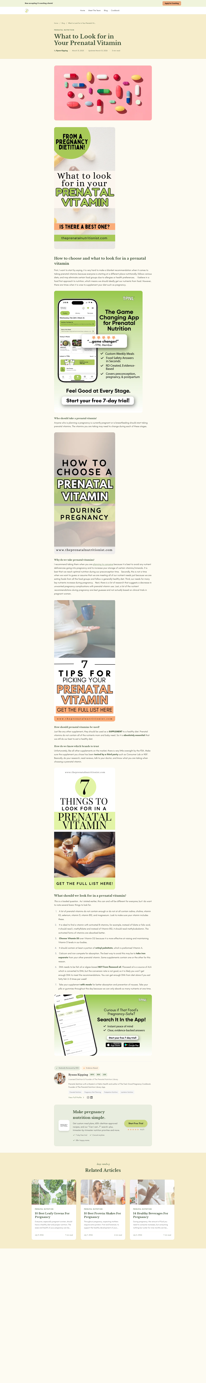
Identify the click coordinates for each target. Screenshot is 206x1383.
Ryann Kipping (62, 51)
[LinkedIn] (91, 1097)
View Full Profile (75, 1097)
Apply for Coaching (172, 3)
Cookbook (115, 10)
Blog (106, 10)
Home (82, 10)
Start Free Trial (136, 1123)
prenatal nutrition (64, 30)
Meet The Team (94, 10)
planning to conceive (103, 564)
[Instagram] (88, 1097)
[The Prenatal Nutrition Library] (103, 352)
